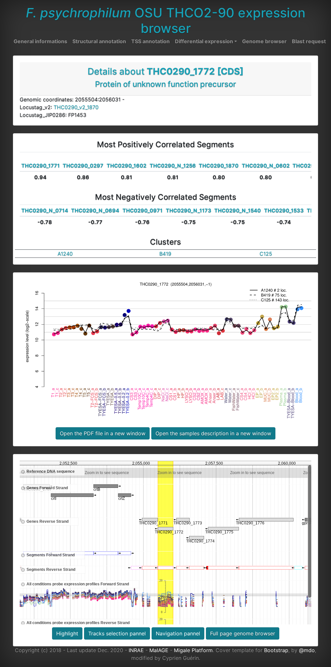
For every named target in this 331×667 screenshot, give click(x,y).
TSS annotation (150, 41)
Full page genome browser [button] (242, 633)
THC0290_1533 (284, 210)
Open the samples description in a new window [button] (213, 433)
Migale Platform (193, 650)
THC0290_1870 (219, 165)
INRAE (136, 650)
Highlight (67, 633)
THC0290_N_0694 (95, 210)
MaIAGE (158, 650)
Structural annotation (99, 41)
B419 (165, 253)
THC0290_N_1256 (173, 165)
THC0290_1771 (40, 165)
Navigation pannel (178, 633)
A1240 (65, 253)
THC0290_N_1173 (188, 210)
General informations (40, 41)
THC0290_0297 (83, 165)
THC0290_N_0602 (266, 165)
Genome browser (264, 41)
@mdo (307, 650)
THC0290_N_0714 (44, 210)
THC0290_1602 (126, 165)
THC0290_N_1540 (237, 210)
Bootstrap (276, 650)
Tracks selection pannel (117, 633)
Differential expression (204, 41)
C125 (266, 253)
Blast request (309, 41)
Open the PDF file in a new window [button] (102, 433)
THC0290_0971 (143, 210)
